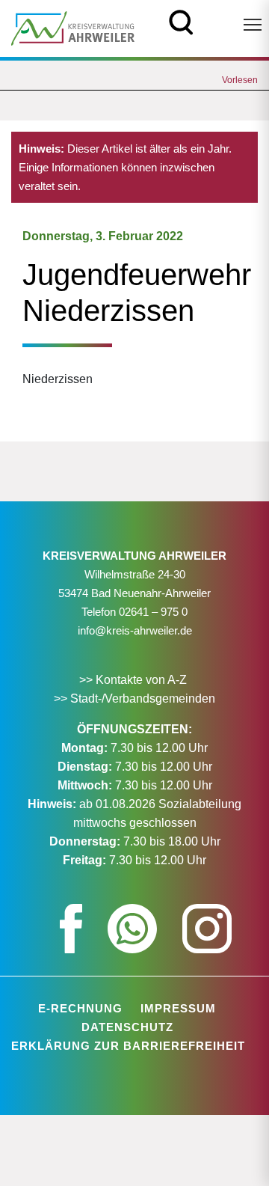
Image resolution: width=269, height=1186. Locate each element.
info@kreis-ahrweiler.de (135, 630)
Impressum (178, 1008)
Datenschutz (127, 1027)
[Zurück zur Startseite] (72, 27)
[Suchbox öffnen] (181, 20)
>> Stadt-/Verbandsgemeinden (134, 698)
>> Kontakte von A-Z (134, 679)
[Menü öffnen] (252, 24)
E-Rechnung (80, 1008)
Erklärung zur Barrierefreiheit (128, 1045)
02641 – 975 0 (153, 611)
